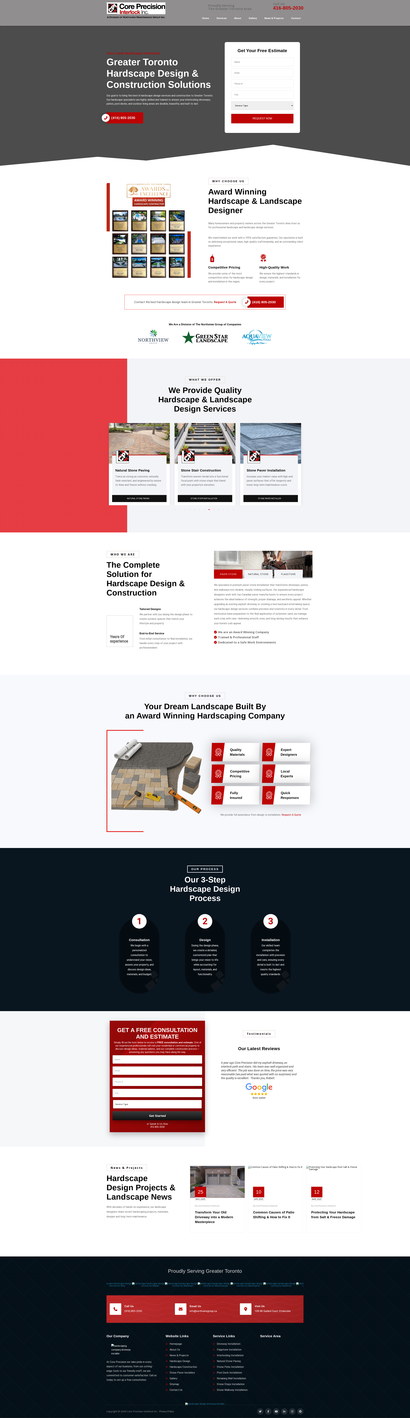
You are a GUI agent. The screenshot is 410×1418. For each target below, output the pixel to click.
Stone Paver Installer (140, 498)
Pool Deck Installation (229, 1372)
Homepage (176, 1343)
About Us (175, 1349)
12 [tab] (229, 510)
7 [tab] (205, 510)
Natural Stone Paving (229, 1361)
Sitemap (174, 1384)
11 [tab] (224, 510)
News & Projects (274, 18)
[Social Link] (260, 1411)
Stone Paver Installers (182, 1372)
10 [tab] (219, 510)
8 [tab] (209, 510)
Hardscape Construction (183, 1366)
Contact (296, 18)
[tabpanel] (139, 464)
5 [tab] (195, 510)
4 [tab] (190, 510)
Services (222, 18)
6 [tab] (200, 510)
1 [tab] (176, 510)
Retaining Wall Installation (231, 1378)
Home (205, 18)
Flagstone (288, 574)
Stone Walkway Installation (232, 1389)
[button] (154, 230)
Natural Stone (258, 574)
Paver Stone (228, 574)
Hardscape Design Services (205, 498)
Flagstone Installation (229, 1349)
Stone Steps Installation (231, 1384)
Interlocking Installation (230, 1355)
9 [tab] (214, 510)
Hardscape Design (180, 1361)
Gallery (253, 18)
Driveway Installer (271, 498)
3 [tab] (185, 510)
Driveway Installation (228, 1343)
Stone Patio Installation (230, 1366)
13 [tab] (233, 510)
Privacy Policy (166, 1411)
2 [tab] (181, 510)
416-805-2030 (288, 8)
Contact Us (176, 1389)
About (237, 18)
